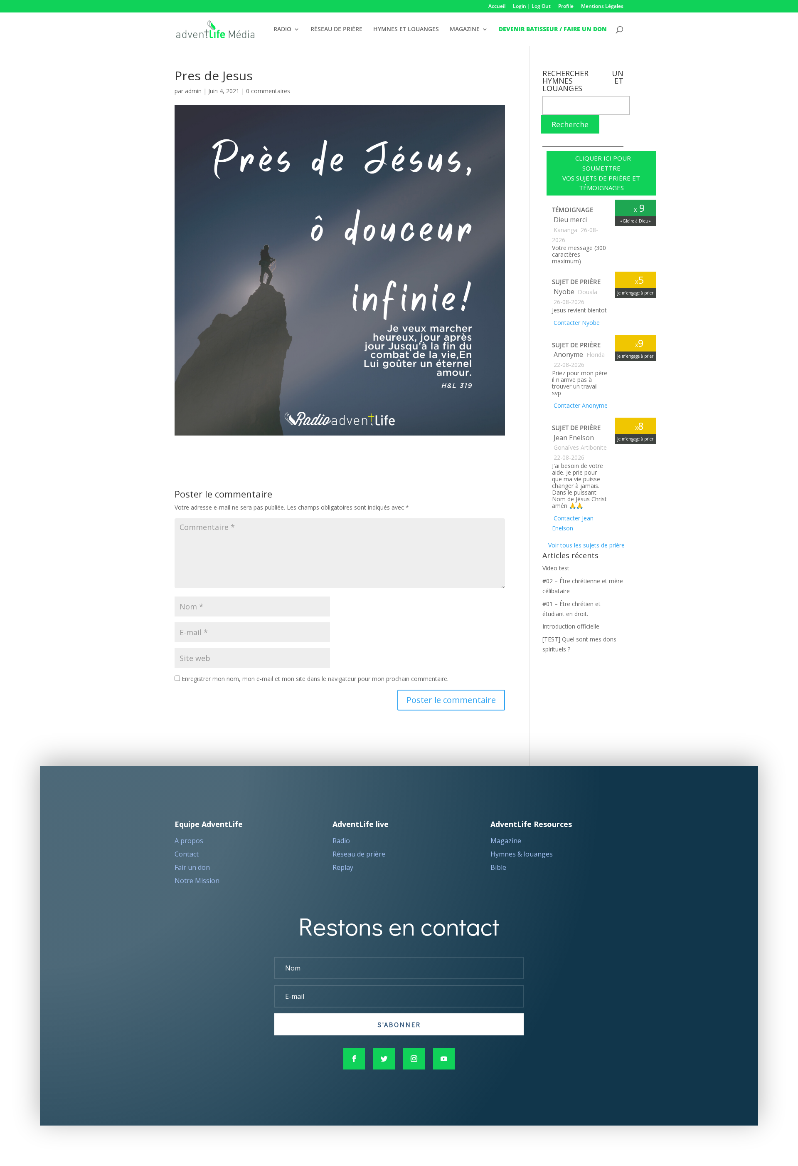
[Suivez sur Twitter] (384, 1058)
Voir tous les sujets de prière (586, 545)
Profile (566, 7)
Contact (187, 854)
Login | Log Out (532, 7)
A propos (189, 840)
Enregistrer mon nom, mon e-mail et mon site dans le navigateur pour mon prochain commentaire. (315, 679)
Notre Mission (197, 880)
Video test (555, 568)
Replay (342, 867)
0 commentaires (268, 91)
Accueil (496, 7)
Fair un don (192, 867)
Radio (341, 840)
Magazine (505, 840)
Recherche (570, 124)
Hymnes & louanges (521, 854)
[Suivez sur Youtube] (444, 1058)
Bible (498, 867)
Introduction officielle (570, 626)
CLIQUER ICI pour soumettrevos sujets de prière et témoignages (601, 173)
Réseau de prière (358, 854)
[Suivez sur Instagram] (414, 1058)
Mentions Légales (602, 7)
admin (193, 91)
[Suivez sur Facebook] (354, 1058)
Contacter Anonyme (580, 405)
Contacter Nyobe (576, 323)
